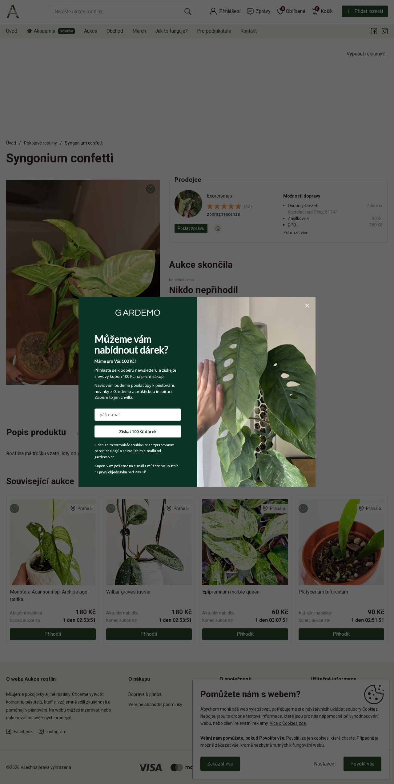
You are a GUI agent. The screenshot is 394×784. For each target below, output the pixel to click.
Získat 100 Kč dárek (137, 431)
